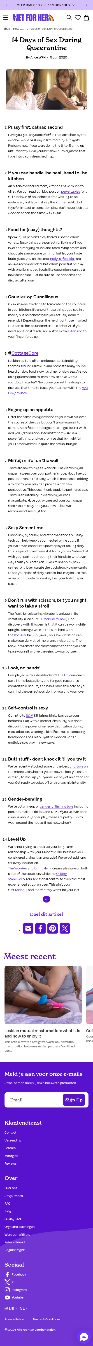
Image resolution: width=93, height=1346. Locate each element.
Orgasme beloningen (20, 1227)
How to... (18, 28)
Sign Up (74, 1100)
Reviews (10, 1163)
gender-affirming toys (56, 806)
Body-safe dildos (62, 259)
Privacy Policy (14, 1319)
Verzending (13, 1140)
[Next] (86, 5)
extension (75, 331)
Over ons (11, 1188)
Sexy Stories (14, 1196)
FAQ (7, 1203)
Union (68, 675)
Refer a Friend (15, 1242)
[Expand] (73, 5)
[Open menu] (5, 17)
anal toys (76, 766)
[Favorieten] (78, 17)
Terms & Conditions (46, 1319)
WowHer (20, 868)
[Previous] (6, 5)
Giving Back (13, 1219)
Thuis (7, 28)
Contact (10, 1132)
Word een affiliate (17, 1234)
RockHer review (54, 619)
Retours (10, 1148)
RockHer (20, 635)
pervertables (70, 191)
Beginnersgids (15, 1250)
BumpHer (41, 868)
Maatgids (11, 1156)
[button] (84, 1337)
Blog (8, 1211)
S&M (29, 715)
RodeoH (21, 890)
